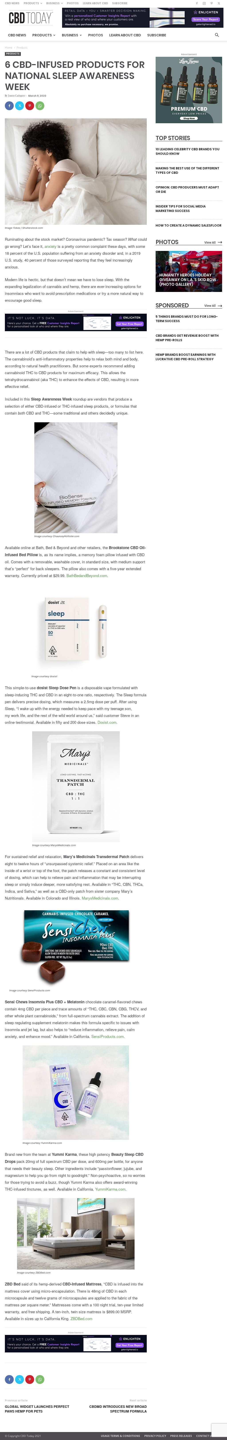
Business (53, 3)
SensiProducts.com (107, 1036)
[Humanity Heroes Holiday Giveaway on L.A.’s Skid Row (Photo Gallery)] (189, 271)
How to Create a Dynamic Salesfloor (188, 225)
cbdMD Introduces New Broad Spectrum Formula (118, 1409)
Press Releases (181, 1436)
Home (8, 47)
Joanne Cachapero (16, 95)
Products (31, 3)
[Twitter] (218, 3)
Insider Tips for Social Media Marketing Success (181, 208)
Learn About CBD (95, 3)
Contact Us (204, 1436)
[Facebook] (197, 3)
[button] (216, 35)
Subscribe (119, 3)
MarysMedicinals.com (100, 898)
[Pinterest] (211, 3)
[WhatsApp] (39, 105)
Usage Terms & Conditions (120, 1436)
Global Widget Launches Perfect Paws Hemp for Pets (37, 1409)
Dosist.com (107, 722)
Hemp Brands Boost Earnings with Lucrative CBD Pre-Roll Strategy (185, 356)
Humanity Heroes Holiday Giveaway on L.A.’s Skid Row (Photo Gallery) (187, 279)
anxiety (51, 246)
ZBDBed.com (81, 1318)
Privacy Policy (155, 1436)
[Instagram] (204, 3)
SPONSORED (172, 305)
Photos (73, 3)
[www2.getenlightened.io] (76, 334)
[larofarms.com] (189, 122)
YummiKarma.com (110, 1189)
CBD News (12, 3)
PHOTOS (167, 242)
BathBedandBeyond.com (87, 575)
